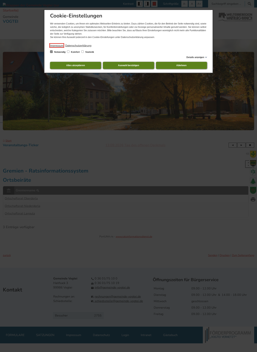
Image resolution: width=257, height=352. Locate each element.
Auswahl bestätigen (128, 65)
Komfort (75, 52)
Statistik (89, 52)
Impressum (56, 45)
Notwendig (60, 52)
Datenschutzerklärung (78, 45)
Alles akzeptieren (75, 65)
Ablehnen (181, 65)
